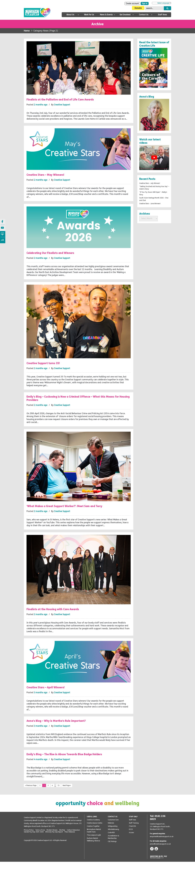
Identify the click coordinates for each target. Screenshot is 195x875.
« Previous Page (30, 785)
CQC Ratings (112, 841)
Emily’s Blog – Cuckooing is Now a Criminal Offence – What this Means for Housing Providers (78, 398)
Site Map (62, 830)
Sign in (144, 3)
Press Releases (70, 832)
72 (58, 785)
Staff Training (134, 823)
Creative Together (93, 826)
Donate (138, 8)
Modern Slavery (52, 830)
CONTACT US (112, 817)
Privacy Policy (29, 830)
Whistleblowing (113, 829)
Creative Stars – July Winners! (149, 183)
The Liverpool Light (94, 835)
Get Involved (125, 15)
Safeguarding (112, 826)
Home (27, 30)
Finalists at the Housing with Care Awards (53, 609)
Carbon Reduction (73, 830)
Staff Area (162, 15)
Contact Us (143, 15)
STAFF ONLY (133, 817)
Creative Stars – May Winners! (45, 174)
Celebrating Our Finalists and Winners (50, 253)
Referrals (111, 823)
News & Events (106, 15)
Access (131, 832)
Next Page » (67, 785)
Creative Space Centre (94, 823)
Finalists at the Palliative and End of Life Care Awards (60, 99)
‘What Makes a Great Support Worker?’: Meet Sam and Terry (64, 506)
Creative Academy (93, 820)
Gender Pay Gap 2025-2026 (34, 832)
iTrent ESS (132, 826)
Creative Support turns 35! (43, 363)
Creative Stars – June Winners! (150, 203)
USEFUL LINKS (92, 817)
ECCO (131, 829)
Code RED (111, 832)
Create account (132, 3)
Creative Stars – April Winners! (46, 687)
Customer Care (113, 820)
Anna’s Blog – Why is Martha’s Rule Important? (56, 720)
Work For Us (89, 15)
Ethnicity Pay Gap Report (54, 832)
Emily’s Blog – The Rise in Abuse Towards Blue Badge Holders (64, 754)
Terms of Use (40, 830)
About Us (70, 15)
